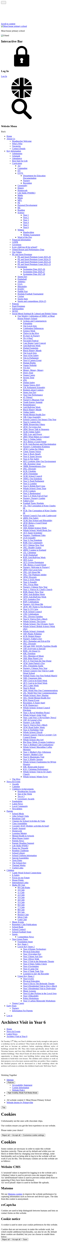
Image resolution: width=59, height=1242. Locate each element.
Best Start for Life (20, 161)
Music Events (18, 922)
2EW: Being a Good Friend (35, 523)
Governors (16, 244)
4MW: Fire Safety (31, 518)
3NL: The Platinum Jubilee (35, 575)
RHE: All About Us (31, 651)
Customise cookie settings (33, 1135)
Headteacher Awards (27, 791)
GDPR (15, 242)
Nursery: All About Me (33, 604)
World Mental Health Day (34, 414)
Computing (22, 168)
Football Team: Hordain (33, 503)
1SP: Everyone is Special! (34, 648)
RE (19, 207)
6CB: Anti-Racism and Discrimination (39, 444)
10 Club (21, 890)
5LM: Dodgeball (30, 555)
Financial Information (21, 240)
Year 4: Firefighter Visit (33, 730)
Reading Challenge (20, 850)
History (21, 188)
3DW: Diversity (30, 577)
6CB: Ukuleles (29, 471)
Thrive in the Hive (31, 333)
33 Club (21, 897)
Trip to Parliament (31, 358)
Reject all (6, 1135)
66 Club (21, 905)
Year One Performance (33, 395)
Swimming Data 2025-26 (34, 269)
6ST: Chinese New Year (33, 545)
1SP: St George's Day (32, 720)
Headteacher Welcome (22, 141)
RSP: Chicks (28, 525)
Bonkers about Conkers (33, 390)
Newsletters (17, 809)
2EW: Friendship (30, 474)
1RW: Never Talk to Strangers (36, 429)
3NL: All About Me (31, 572)
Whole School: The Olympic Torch (38, 624)
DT (19, 171)
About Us (11, 139)
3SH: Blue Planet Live (33, 658)
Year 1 (26, 215)
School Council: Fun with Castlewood (39, 515)
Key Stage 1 (23, 944)
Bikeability (22, 286)
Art (19, 166)
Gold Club (22, 919)
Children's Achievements (23, 789)
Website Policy (18, 1090)
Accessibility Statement (22, 1085)
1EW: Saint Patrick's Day (34, 663)
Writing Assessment (31, 235)
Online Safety (29, 412)
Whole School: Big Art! (33, 740)
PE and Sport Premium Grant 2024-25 (34, 259)
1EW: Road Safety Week (34, 727)
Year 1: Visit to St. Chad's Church (37, 589)
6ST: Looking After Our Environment (39, 461)
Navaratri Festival (30, 341)
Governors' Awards (26, 799)
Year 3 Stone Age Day (33, 956)
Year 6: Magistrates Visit (33, 757)
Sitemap (10, 1080)
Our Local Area (30, 326)
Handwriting (28, 232)
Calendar (16, 786)
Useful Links (17, 868)
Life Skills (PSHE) (20, 845)
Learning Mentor (19, 833)
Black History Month (32, 350)
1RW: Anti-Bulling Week (34, 594)
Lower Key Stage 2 (26, 946)
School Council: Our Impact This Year (39, 419)
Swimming (22, 267)
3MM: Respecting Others (34, 424)
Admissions (17, 153)
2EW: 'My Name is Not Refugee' (37, 607)
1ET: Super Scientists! (32, 533)
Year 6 (26, 227)
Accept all (16, 1135)
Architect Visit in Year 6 (17, 1036)
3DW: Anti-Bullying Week (34, 597)
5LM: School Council (32, 476)
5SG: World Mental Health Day (37, 698)
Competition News (26, 937)
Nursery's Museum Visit (33, 400)
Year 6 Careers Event (32, 360)
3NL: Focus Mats (30, 584)
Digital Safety (29, 382)
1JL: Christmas (29, 552)
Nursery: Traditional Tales (34, 535)
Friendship (27, 323)
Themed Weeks (19, 865)
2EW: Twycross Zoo (32, 427)
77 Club (21, 907)
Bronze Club (23, 914)
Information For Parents (22, 1011)
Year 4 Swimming (31, 966)
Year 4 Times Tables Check (35, 964)
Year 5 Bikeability (31, 996)
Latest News (17, 804)
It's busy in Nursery (31, 336)
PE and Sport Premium (22, 254)
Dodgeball (22, 279)
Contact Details (18, 148)
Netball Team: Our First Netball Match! (40, 676)
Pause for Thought (20, 848)
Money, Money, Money (33, 370)
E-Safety (16, 875)
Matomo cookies (15, 1194)
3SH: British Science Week (35, 528)
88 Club (21, 910)
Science (21, 212)
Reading (21, 210)
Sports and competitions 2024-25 (32, 301)
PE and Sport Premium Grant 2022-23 (34, 264)
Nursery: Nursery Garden (34, 498)
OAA (20, 284)
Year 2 (26, 217)
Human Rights (29, 363)
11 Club (21, 892)
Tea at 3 (21, 796)
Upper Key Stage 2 (26, 976)
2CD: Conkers (29, 491)
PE (19, 203)
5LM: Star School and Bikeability (37, 520)
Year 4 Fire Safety (31, 355)
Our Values (17, 252)
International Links (20, 882)
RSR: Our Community (33, 542)
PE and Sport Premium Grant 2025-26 (34, 257)
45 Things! (28, 397)
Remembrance (29, 405)
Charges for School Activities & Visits (28, 821)
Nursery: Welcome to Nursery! (36, 567)
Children (10, 870)
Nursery (26, 180)
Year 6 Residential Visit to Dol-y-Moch (40, 986)
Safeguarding (18, 308)
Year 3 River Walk (31, 959)
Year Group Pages (20, 939)
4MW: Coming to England (34, 550)
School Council (19, 929)
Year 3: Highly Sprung (33, 759)
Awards (15, 784)
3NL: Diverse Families (33, 616)
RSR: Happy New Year (33, 592)
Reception (27, 183)
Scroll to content (8, 24)
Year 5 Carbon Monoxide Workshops (39, 1001)
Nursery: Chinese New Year (35, 587)
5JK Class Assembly (32, 417)
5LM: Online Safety (31, 432)
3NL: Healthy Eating (32, 547)
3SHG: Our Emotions (32, 478)
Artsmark (16, 156)
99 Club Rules (24, 887)
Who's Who (17, 143)
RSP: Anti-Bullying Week (34, 557)
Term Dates (17, 860)
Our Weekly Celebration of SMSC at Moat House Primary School (36, 317)
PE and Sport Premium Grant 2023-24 (34, 262)
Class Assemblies (19, 823)
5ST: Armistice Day (31, 599)
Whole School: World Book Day (37, 530)
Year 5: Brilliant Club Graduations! (38, 744)
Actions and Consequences (35, 321)
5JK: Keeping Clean (32, 464)
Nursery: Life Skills (31, 722)
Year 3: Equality (30, 582)
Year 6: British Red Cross (34, 486)
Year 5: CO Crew (30, 609)
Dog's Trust (28, 373)
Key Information (14, 151)
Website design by (20, 1102)
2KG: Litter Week (31, 685)
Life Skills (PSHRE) (26, 193)
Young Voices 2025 (31, 385)
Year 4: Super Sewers (32, 456)
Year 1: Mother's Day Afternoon (37, 752)
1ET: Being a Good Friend (34, 442)
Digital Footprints (30, 348)
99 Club (21, 912)
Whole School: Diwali (32, 732)
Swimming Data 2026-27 (34, 272)
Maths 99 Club (18, 885)
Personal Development (27, 205)
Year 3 (26, 220)
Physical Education (31, 951)
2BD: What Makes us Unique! (36, 437)
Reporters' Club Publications (24, 924)
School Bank (17, 927)
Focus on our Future (21, 877)
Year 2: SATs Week (31, 579)
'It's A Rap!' (28, 338)
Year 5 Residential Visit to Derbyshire (39, 988)
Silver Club (22, 917)
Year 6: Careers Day (32, 422)
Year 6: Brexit (29, 688)
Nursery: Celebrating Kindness (36, 446)
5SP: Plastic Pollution (32, 634)
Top (3, 1107)
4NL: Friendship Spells (33, 666)
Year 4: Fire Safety (31, 459)
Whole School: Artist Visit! (34, 715)
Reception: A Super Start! (34, 703)
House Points (18, 880)
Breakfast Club (18, 818)
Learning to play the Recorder (36, 974)
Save (25, 1239)
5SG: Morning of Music (33, 656)
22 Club (21, 895)
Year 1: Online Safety (32, 439)
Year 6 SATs (28, 978)
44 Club (21, 900)
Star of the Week (25, 794)
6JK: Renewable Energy (33, 767)
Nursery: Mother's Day (33, 754)
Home (9, 136)
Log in (9, 1015)
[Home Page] (14, 26)
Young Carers (29, 375)
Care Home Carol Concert (34, 343)
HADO (21, 289)
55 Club (21, 902)
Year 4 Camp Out (30, 969)
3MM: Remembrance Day (34, 466)
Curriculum (17, 163)
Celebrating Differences (33, 328)
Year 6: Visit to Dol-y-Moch (35, 619)
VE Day (26, 368)
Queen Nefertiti (29, 365)
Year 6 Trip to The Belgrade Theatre (38, 983)
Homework (22, 190)
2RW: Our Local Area (32, 570)
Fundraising (17, 801)
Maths (20, 195)
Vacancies (16, 146)
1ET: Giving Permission (33, 562)
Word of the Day (25, 237)
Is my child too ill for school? (24, 247)
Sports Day (22, 276)
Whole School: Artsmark (33, 631)
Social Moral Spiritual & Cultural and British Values (34, 313)
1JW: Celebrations (31, 614)
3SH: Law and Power (32, 434)
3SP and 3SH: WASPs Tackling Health (40, 646)
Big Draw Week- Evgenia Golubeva (39, 742)
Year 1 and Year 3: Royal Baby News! (39, 717)
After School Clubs (20, 816)
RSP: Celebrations (31, 602)
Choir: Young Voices (32, 451)
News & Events (13, 781)
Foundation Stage (25, 942)
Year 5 (26, 225)
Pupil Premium (18, 306)
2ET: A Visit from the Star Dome (37, 661)
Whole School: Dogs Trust (34, 488)
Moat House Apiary (20, 838)
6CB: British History (32, 636)
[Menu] (3, 2)
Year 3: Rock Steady (32, 454)
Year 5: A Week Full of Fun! (35, 496)
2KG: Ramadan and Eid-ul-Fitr (36, 641)
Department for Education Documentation (34, 176)
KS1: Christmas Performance (35, 769)
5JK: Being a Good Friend (34, 565)
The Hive (16, 779)
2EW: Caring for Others (33, 449)
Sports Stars (23, 299)
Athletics (21, 281)
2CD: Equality (29, 538)
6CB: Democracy (30, 705)
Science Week (29, 331)
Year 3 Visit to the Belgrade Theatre (38, 961)
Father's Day (28, 501)
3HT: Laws (28, 560)
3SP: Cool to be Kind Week (35, 680)
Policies (15, 304)
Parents (10, 811)
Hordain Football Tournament (30, 294)
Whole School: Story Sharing (35, 695)
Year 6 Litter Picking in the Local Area (40, 993)
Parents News (18, 841)
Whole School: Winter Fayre (35, 776)
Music (20, 198)
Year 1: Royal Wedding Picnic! (36, 712)
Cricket (21, 296)
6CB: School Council (32, 611)
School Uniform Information (24, 855)
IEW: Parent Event (31, 700)
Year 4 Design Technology (34, 949)
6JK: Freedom (29, 653)
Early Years (11, 1006)
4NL (25, 380)
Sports (15, 934)
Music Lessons (29, 991)
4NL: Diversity (29, 469)
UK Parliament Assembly (34, 387)
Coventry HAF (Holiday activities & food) (30, 826)
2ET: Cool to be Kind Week (35, 683)
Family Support (19, 828)
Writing (21, 230)
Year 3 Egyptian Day (32, 954)
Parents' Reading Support (23, 843)
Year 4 (26, 222)
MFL (20, 200)
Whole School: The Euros (34, 621)
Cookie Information (20, 1087)
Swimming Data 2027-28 (34, 274)
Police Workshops (31, 998)
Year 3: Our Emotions (32, 540)
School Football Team (21, 932)
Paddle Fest (23, 291)
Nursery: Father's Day (32, 639)
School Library (18, 853)
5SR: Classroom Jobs (32, 678)
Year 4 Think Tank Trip (33, 971)
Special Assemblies (20, 858)
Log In (4, 76)
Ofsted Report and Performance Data (28, 249)
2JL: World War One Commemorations (40, 693)
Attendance (17, 158)
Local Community (20, 806)
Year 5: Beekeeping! (32, 493)
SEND (15, 311)
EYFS (20, 173)
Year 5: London (30, 483)
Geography (22, 185)
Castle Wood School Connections (26, 873)
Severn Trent (28, 377)
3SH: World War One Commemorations (40, 690)
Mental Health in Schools (23, 836)
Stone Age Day (29, 392)
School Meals (18, 813)
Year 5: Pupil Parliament (33, 481)
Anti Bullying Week (31, 345)
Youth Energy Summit (32, 402)
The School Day (19, 863)
